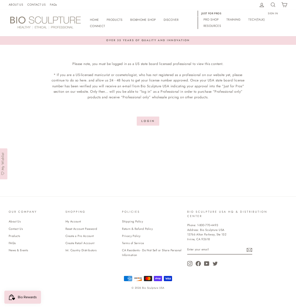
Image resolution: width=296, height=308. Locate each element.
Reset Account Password (81, 229)
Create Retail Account (79, 243)
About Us (15, 221)
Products (14, 236)
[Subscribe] (249, 250)
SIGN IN (273, 13)
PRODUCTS (115, 20)
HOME (94, 20)
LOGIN (148, 121)
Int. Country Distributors (81, 250)
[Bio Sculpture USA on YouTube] (206, 263)
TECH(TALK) (256, 19)
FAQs (53, 4)
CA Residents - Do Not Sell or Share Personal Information (152, 252)
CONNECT (97, 26)
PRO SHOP (211, 19)
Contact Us (16, 229)
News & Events (18, 250)
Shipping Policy (132, 221)
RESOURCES (212, 26)
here (83, 80)
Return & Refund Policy (137, 229)
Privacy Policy (131, 236)
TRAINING (233, 19)
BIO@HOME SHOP (143, 20)
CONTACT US (36, 4)
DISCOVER (171, 20)
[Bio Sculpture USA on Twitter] (215, 263)
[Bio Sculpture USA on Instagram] (189, 263)
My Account (73, 221)
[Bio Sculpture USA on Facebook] (198, 263)
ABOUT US (16, 4)
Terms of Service (133, 243)
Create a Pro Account (79, 236)
